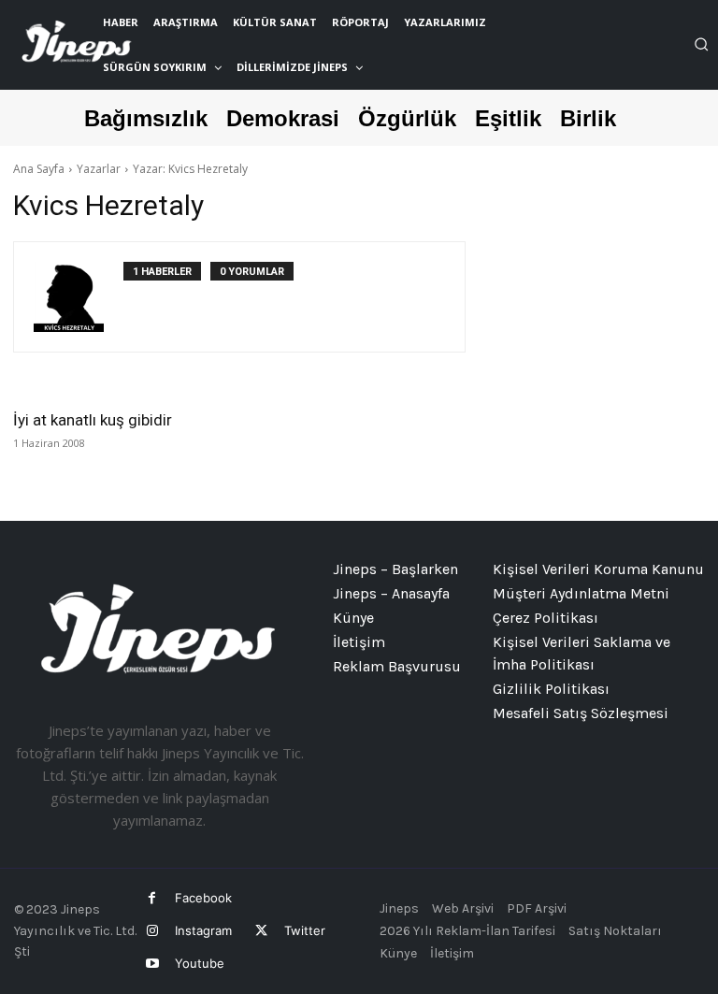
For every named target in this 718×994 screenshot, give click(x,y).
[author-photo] (78, 297)
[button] (701, 43)
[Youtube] (152, 963)
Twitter (304, 930)
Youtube (199, 963)
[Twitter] (260, 931)
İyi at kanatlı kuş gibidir (92, 420)
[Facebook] (152, 898)
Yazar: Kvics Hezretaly (190, 169)
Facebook (203, 897)
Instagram (203, 930)
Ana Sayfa (39, 169)
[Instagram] (152, 931)
